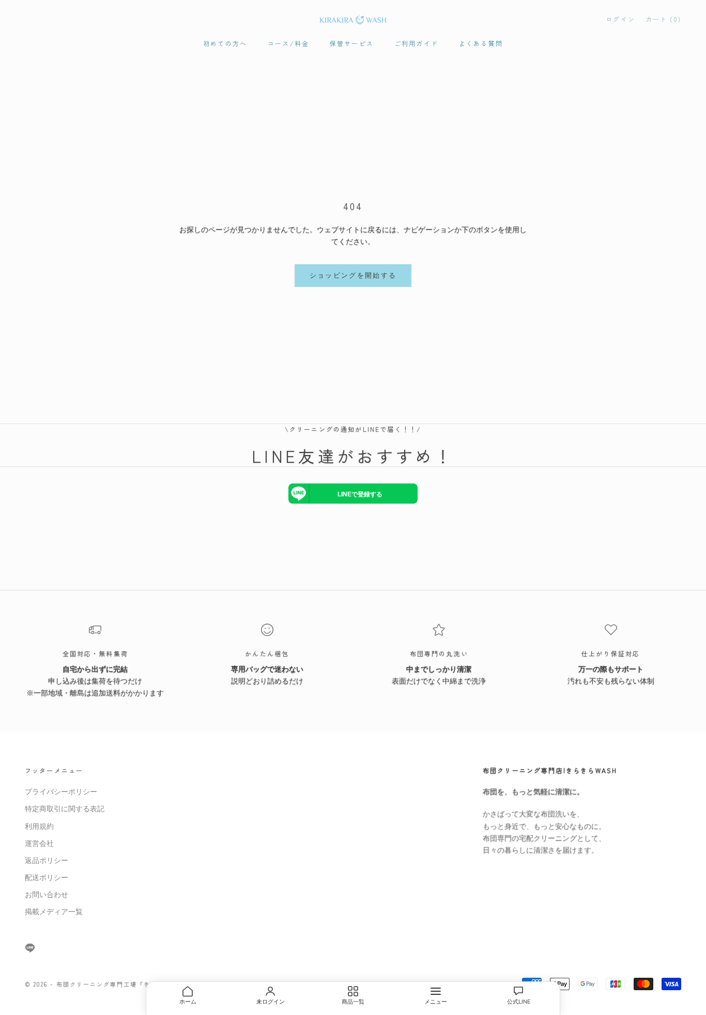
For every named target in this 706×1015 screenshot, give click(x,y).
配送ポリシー (46, 878)
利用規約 (39, 826)
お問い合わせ (46, 895)
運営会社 (39, 844)
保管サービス (352, 43)
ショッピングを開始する (353, 275)
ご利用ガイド (416, 43)
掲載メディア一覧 (54, 912)
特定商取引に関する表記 (64, 809)
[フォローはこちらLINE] (30, 948)
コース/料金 (288, 43)
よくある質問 (481, 43)
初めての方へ (225, 43)
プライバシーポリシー (61, 792)
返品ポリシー (46, 861)
